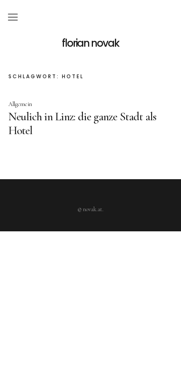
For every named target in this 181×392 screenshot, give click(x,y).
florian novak (90, 43)
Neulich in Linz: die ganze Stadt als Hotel (82, 123)
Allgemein (20, 104)
